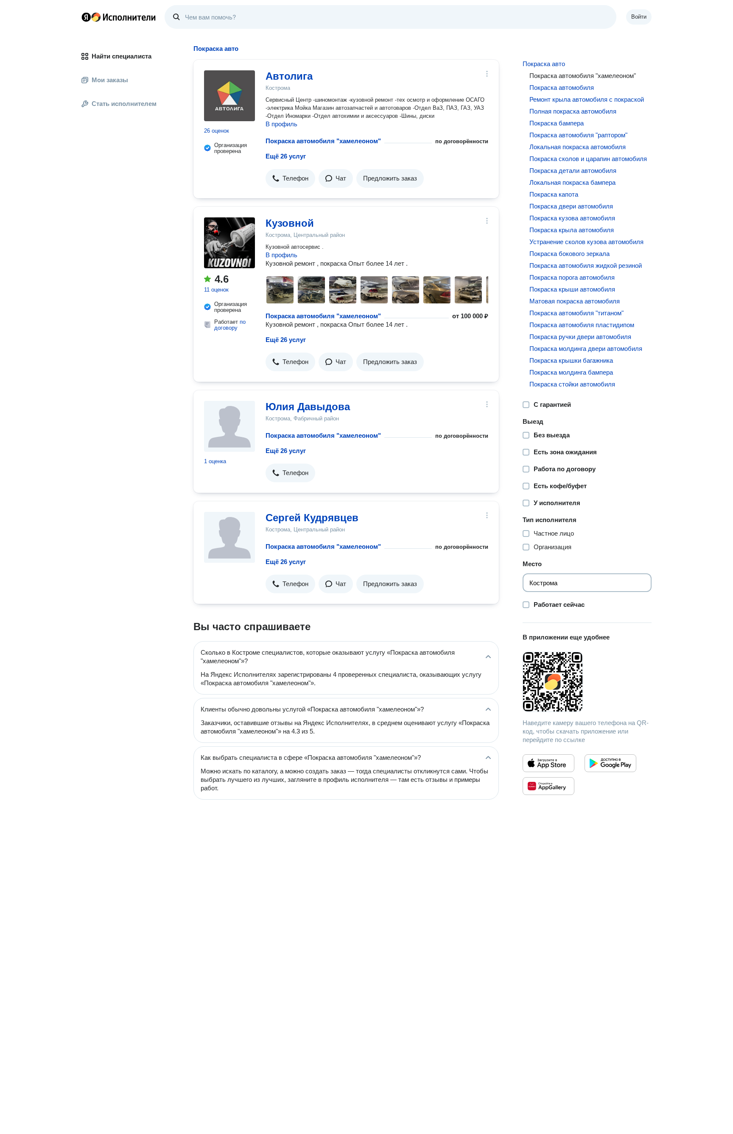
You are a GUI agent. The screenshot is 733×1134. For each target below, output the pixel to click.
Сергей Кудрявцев (312, 517)
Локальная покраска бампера (572, 182)
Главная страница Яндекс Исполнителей (118, 17)
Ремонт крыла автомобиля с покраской (586, 99)
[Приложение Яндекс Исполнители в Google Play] (610, 763)
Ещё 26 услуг (286, 156)
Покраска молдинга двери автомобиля (585, 348)
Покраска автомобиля (561, 87)
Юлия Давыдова (308, 406)
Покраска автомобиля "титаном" (576, 313)
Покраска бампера (556, 123)
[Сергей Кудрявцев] (229, 537)
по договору (230, 325)
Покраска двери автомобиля (571, 206)
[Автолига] (229, 95)
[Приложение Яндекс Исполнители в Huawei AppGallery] (548, 786)
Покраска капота (553, 194)
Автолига (289, 76)
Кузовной (290, 223)
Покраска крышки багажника (571, 360)
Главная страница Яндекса (86, 17)
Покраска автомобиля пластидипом (581, 324)
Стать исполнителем (124, 103)
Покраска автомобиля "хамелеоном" (323, 141)
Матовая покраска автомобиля (574, 301)
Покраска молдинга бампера (571, 372)
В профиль (281, 124)
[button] (290, 178)
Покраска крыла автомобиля (571, 229)
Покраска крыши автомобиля (572, 289)
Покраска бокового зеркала (569, 253)
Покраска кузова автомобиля (572, 218)
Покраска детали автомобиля (572, 170)
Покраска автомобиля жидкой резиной (585, 265)
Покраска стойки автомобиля (572, 384)
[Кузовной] (229, 242)
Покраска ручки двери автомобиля (580, 336)
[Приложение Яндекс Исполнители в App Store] (548, 763)
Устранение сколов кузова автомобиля (586, 241)
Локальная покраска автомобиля (577, 146)
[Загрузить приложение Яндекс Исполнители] (587, 682)
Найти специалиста (121, 56)
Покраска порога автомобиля (572, 277)
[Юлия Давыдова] (229, 426)
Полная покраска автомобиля (572, 111)
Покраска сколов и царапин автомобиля (588, 158)
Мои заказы (110, 79)
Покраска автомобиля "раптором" (578, 135)
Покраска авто (544, 63)
